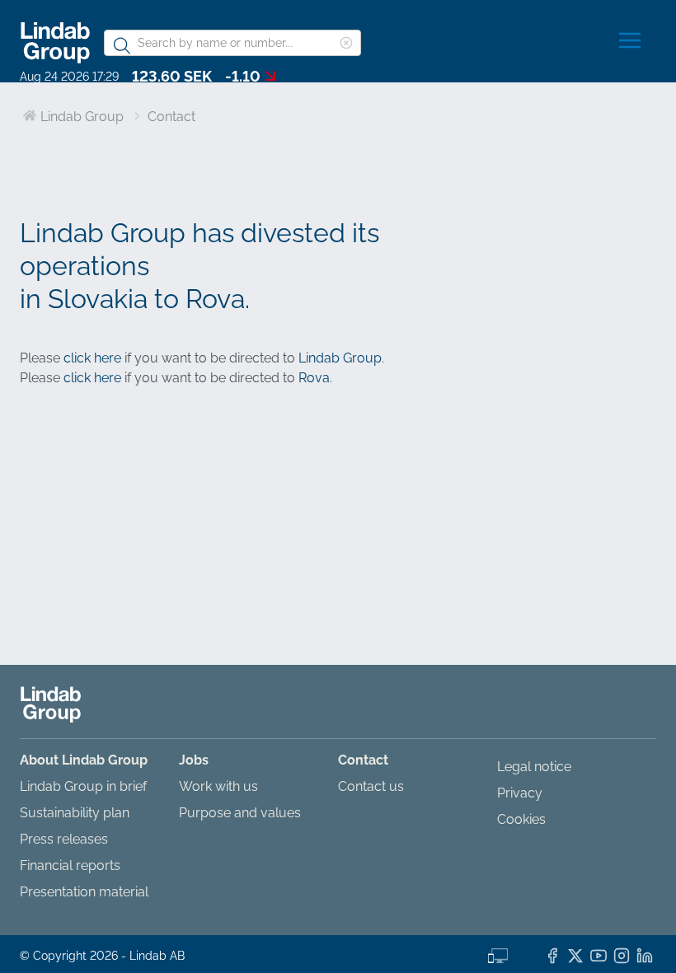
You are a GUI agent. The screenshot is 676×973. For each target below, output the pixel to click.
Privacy (519, 793)
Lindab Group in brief (83, 786)
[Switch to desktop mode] (498, 954)
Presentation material (84, 892)
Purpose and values (240, 813)
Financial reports (70, 865)
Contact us (371, 786)
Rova (314, 378)
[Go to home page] (55, 42)
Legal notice (534, 766)
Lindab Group (340, 358)
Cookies (521, 819)
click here (92, 358)
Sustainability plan (74, 813)
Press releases (64, 839)
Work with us (218, 786)
